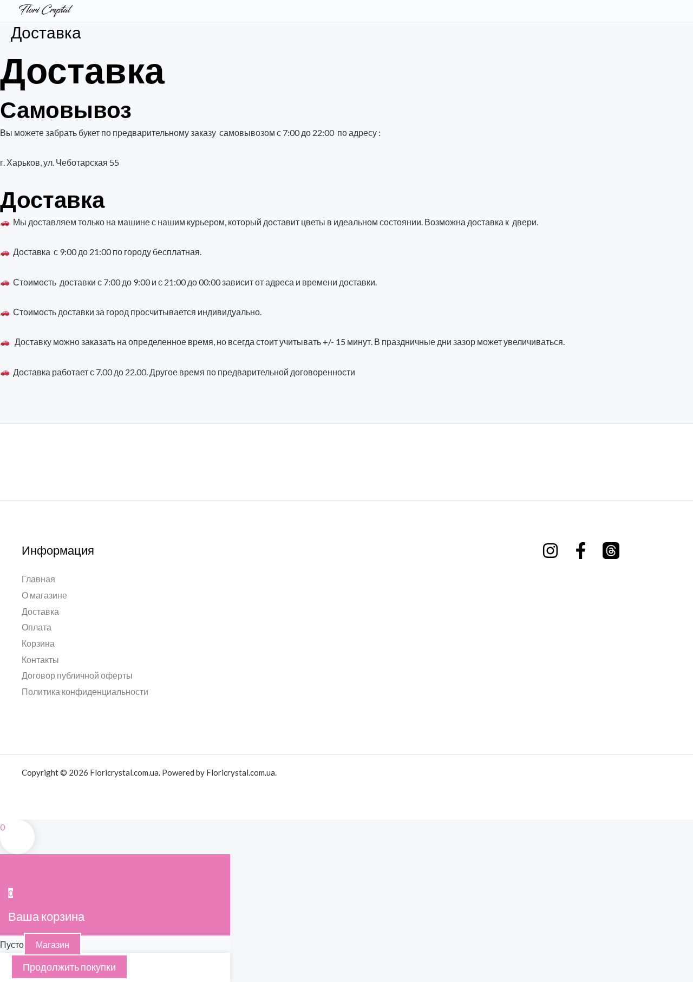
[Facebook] (580, 550)
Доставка (40, 611)
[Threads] (611, 550)
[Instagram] (550, 550)
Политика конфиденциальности (85, 691)
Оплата (36, 627)
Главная (38, 579)
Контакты (40, 659)
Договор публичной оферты (77, 675)
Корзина (38, 643)
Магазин (52, 944)
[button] (654, 11)
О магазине (44, 595)
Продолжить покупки (69, 967)
